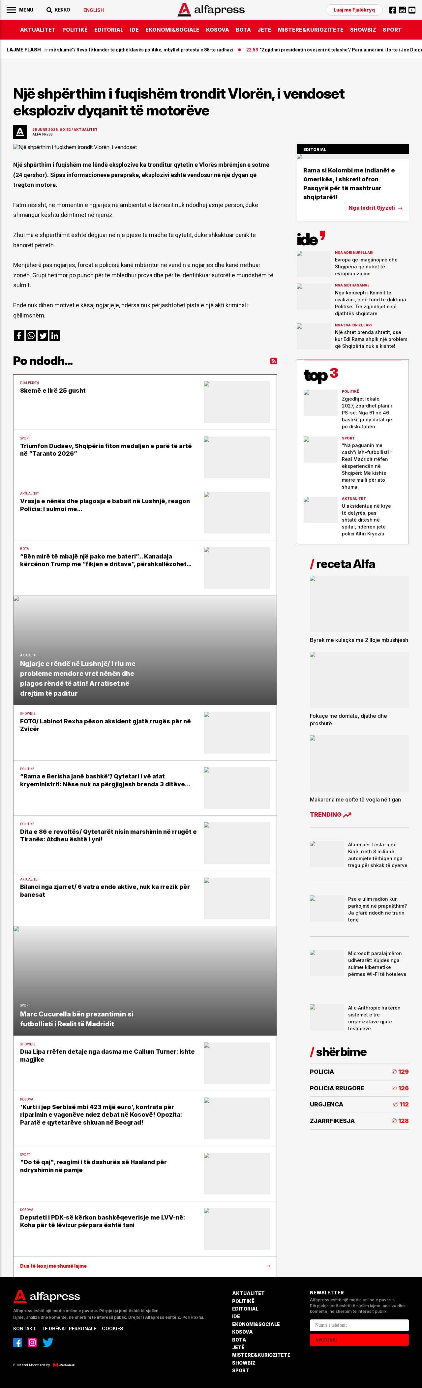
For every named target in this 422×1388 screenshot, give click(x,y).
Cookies (112, 1328)
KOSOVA (217, 29)
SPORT (392, 29)
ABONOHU (326, 1340)
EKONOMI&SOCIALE (172, 29)
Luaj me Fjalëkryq (354, 10)
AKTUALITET (38, 29)
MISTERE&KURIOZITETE (311, 29)
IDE (134, 29)
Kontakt (24, 1328)
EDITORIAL (108, 29)
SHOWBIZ (363, 29)
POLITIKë (75, 29)
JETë (264, 29)
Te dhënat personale (69, 1328)
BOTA (243, 29)
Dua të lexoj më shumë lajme (53, 1266)
